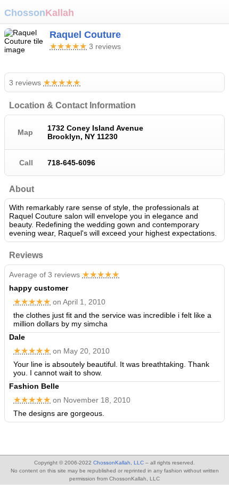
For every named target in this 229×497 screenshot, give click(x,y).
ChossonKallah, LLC (118, 463)
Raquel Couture (85, 34)
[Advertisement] (85, 440)
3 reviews (44, 82)
